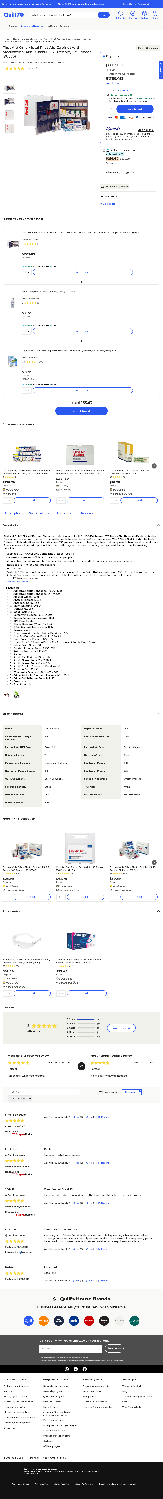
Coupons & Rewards (32, 26)
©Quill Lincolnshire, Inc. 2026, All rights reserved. (45, 1471)
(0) (99, 1023)
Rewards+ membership (55, 1386)
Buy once (113, 56)
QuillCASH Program (53, 1396)
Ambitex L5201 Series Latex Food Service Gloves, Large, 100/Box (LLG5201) (78, 961)
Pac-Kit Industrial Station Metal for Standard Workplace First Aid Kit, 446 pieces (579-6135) (80, 472)
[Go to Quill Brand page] (28, 1321)
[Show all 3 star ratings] (86, 1028)
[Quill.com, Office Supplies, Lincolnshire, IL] (12, 1471)
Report (105, 1117)
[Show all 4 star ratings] (86, 1023)
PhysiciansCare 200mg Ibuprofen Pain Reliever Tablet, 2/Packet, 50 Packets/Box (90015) (70, 350)
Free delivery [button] (11, 493)
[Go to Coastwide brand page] (43, 1321)
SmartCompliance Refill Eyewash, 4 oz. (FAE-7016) (49, 291)
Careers (126, 1401)
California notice (61, 1484)
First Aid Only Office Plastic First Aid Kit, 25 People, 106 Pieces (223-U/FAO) (26, 868)
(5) (98, 1019)
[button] (104, 15)
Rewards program (53, 1391)
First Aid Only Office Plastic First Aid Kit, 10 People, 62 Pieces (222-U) (132, 868)
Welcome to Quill (131, 1386)
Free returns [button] (110, 196)
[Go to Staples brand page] (89, 1321)
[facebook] (84, 1369)
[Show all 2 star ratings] (86, 1032)
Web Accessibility (131, 1407)
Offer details (11, 978)
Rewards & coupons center (97, 1407)
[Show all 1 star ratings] (85, 1036)
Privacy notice (41, 1484)
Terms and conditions (66, 1357)
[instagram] (66, 1369)
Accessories (65, 513)
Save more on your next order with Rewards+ (27, 4)
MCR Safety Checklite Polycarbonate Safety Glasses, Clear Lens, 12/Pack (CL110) (26, 961)
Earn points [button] (148, 48)
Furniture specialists (54, 1430)
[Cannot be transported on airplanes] (8, 694)
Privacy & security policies (18, 1422)
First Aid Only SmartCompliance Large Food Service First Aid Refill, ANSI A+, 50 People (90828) (26, 472)
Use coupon (114, 1348)
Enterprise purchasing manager (60, 1425)
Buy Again (65, 26)
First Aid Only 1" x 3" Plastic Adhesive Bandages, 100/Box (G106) (129, 472)
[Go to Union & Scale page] (119, 1321)
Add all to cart (81, 410)
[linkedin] (75, 1369)
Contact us (9, 1428)
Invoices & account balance (18, 1401)
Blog (124, 1391)
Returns (8, 1391)
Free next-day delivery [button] (16, 890)
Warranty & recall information (19, 1417)
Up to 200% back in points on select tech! (81, 4)
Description (13, 513)
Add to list (109, 204)
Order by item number (95, 1401)
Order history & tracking (16, 1386)
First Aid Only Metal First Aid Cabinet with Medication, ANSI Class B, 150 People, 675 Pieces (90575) (81, 232)
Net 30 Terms (50, 1407)
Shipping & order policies (17, 1412)
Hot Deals (51, 26)
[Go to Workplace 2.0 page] (134, 1321)
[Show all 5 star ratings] (86, 1019)
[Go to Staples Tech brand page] (104, 1321)
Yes (77, 1117)
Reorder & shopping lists (96, 1386)
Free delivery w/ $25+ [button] (122, 493)
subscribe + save (52, 1401)
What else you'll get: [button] (118, 172)
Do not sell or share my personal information (118, 1484)
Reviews (87, 513)
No (90, 1117)
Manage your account (15, 1396)
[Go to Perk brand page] (74, 1321)
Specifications (39, 513)
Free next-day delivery (117, 186)
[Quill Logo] (14, 14)
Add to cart (135, 108)
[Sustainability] (18, 695)
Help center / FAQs (14, 1407)
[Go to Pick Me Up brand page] (58, 1321)
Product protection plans (56, 1436)
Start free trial (146, 130)
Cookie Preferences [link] (84, 1484)
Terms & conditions (20, 1484)
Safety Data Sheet (17, 581)
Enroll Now (112, 83)
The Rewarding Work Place (137, 1396)
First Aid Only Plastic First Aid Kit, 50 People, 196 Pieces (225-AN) (80, 868)
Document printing (53, 1420)
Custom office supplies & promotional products (56, 1413)
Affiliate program (52, 1446)
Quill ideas (48, 1441)
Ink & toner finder (92, 1391)
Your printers (89, 1396)
